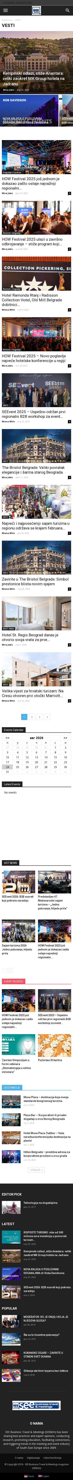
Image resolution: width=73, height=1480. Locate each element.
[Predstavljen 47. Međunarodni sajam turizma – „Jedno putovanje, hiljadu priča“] (54, 882)
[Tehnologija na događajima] (11, 1207)
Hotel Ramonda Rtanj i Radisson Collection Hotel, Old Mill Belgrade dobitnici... (32, 300)
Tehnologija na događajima (40, 1202)
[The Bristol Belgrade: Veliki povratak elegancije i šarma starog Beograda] (36, 446)
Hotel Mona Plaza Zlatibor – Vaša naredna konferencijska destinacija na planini (47, 1137)
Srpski (31, 1476)
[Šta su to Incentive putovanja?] (11, 1339)
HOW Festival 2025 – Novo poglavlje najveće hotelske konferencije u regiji (34, 358)
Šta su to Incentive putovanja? (42, 1334)
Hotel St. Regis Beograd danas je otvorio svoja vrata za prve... (30, 637)
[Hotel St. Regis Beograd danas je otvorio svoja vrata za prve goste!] (36, 613)
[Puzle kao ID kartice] (54, 1045)
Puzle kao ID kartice (50, 1060)
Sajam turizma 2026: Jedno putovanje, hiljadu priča (17, 949)
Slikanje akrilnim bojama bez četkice (46, 1370)
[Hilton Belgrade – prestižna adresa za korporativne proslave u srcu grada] (11, 1156)
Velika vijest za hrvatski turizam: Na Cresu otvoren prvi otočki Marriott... (32, 693)
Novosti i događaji (12, 233)
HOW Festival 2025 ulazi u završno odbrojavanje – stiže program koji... (32, 241)
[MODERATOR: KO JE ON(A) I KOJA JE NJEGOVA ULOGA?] (11, 1321)
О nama (19, 1457)
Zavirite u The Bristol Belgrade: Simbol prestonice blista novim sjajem (35, 581)
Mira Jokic (8, 89)
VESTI (5, 405)
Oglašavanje (33, 1457)
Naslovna (7, 20)
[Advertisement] (36, 828)
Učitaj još (35, 1169)
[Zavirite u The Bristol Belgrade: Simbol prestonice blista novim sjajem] (36, 558)
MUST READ (8, 628)
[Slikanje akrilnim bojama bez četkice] (11, 1375)
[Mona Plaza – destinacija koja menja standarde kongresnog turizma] (11, 1101)
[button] (68, 10)
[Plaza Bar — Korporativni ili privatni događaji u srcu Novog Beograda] (11, 1119)
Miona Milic (8, 309)
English (45, 1476)
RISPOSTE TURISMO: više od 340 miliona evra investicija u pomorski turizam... (45, 1236)
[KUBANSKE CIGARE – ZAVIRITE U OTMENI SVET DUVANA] (10, 1357)
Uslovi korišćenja (52, 1457)
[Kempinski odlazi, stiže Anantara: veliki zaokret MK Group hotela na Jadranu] (36, 62)
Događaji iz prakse (12, 172)
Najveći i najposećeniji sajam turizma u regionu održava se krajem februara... (35, 525)
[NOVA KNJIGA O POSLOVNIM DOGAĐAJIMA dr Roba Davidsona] (29, 116)
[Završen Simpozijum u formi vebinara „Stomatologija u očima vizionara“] (18, 1045)
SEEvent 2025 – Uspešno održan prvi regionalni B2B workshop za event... (34, 414)
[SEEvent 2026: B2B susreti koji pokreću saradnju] (18, 882)
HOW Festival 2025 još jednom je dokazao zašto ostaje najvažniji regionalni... (31, 183)
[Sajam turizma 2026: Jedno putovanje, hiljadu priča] (18, 930)
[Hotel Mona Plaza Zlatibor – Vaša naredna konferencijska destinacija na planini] (11, 1137)
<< (7, 738)
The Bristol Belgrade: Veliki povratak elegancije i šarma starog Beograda (33, 470)
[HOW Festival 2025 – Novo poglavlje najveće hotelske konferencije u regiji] (36, 334)
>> (65, 738)
